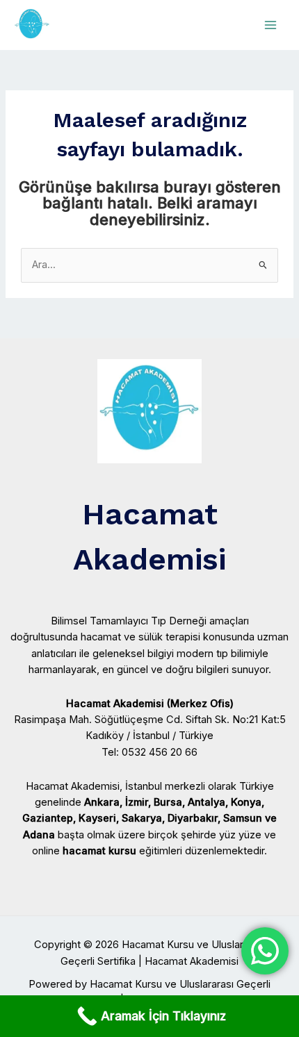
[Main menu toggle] (270, 25)
